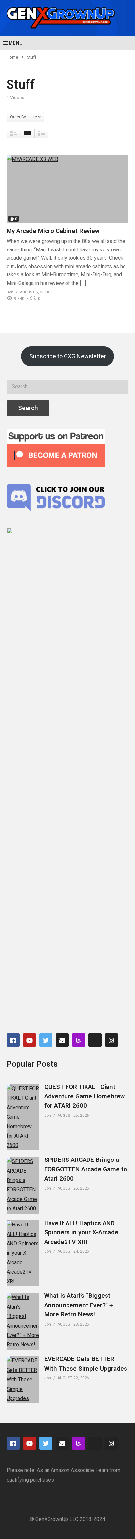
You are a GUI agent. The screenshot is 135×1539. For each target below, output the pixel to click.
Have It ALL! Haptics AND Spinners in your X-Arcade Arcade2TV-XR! (81, 1232)
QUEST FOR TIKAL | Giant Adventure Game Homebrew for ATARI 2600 (84, 1096)
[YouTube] (29, 1040)
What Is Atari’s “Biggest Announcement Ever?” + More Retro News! (78, 1305)
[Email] (62, 1040)
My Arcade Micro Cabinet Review (53, 231)
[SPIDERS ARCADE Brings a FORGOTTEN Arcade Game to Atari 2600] (23, 1185)
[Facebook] (13, 1040)
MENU (16, 43)
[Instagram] (111, 1040)
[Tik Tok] (95, 1040)
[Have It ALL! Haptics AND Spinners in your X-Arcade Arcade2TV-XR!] (23, 1253)
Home (12, 57)
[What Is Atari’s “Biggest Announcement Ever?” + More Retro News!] (23, 1321)
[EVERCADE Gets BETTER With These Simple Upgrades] (23, 1379)
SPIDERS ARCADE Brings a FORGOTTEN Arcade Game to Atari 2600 (85, 1169)
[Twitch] (78, 1040)
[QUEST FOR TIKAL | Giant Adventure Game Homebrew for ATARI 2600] (23, 1117)
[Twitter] (45, 1040)
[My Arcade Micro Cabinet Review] (67, 189)
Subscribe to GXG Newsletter (67, 356)
